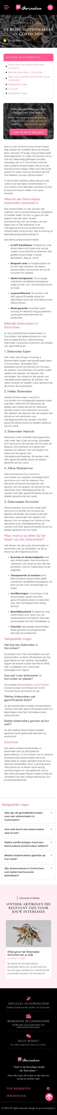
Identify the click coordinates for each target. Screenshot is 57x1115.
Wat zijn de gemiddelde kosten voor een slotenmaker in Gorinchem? (28, 816)
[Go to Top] (49, 1096)
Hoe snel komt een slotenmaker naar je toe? (28, 831)
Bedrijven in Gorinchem (28, 1021)
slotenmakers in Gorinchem (33, 684)
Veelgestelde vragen (17, 84)
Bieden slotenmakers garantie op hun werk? (28, 857)
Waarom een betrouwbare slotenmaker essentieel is (26, 66)
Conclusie (13, 88)
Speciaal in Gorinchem (28, 1003)
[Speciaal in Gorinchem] (29, 999)
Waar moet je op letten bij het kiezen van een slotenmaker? (29, 78)
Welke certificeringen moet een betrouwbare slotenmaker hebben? (28, 844)
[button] (50, 7)
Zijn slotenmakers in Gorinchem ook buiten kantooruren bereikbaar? (28, 872)
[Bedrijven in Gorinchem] (29, 1016)
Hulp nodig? (28, 1041)
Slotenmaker (14, 40)
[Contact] (29, 1036)
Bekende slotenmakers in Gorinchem (25, 72)
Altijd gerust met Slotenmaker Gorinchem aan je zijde (23, 953)
